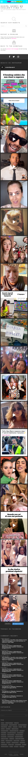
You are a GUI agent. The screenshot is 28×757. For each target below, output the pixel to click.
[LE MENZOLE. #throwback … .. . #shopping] (14, 332)
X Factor (16, 746)
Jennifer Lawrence (12, 732)
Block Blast (4, 667)
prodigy (3, 694)
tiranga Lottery (5, 661)
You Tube (22, 746)
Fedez (20, 726)
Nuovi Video (17, 740)
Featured (15, 726)
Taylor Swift (11, 744)
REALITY (3, 742)
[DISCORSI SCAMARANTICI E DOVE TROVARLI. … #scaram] (14, 608)
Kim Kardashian (11, 734)
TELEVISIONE (18, 744)
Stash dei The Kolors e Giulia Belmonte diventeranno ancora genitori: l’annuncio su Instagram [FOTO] (12, 647)
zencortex (4, 699)
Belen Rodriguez (9, 722)
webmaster (13, 38)
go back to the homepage (12, 48)
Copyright (21, 754)
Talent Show (4, 744)
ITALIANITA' (4, 732)
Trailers (24, 744)
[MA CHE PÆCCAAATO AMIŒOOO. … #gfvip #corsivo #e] (14, 249)
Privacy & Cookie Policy (14, 755)
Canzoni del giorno (22, 724)
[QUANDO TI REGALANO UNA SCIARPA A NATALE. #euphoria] (14, 194)
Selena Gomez (15, 742)
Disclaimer (16, 754)
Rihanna (8, 742)
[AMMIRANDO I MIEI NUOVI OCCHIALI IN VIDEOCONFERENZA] (14, 304)
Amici (3, 722)
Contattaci (10, 754)
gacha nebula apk (5, 638)
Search (26, 26)
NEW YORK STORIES (20, 738)
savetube (4, 673)
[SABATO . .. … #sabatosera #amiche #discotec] (14, 552)
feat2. (10, 726)
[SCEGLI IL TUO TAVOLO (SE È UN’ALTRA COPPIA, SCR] (14, 84)
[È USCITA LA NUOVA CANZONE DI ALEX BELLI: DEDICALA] (14, 387)
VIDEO (11, 746)
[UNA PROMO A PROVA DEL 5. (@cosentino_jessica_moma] (14, 580)
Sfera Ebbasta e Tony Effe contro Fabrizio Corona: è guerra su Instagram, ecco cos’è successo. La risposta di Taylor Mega (14, 641)
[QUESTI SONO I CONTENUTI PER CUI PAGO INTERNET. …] (14, 221)
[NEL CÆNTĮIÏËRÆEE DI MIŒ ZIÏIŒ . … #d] (14, 277)
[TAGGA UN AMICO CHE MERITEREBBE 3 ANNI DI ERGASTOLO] (14, 497)
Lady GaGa (4, 736)
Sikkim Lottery (5, 679)
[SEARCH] (26, 1)
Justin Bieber (20, 732)
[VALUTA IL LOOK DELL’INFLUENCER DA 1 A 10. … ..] (14, 415)
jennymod (4, 689)
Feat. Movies (4, 726)
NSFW (3, 740)
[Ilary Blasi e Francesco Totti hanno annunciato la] (14, 442)
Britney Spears (5, 724)
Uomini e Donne (5, 746)
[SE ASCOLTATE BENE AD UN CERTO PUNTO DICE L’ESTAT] (14, 139)
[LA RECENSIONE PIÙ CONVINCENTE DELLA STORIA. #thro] (14, 525)
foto (25, 726)
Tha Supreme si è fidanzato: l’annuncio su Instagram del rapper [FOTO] (12, 687)
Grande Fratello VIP (14, 730)
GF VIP (3, 728)
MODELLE (12, 738)
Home (6, 754)
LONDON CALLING (19, 736)
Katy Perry (4, 734)
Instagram (22, 730)
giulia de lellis (15, 728)
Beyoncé (16, 722)
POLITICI (22, 740)
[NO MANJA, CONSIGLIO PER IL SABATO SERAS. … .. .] (14, 166)
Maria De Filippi (5, 738)
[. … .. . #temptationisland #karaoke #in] (14, 359)
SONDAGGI (23, 742)
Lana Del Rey (11, 736)
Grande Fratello (5, 730)
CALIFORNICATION (13, 724)
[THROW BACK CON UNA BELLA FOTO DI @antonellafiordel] (14, 111)
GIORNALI (8, 728)
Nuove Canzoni (9, 740)
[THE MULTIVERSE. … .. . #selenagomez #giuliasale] (14, 470)
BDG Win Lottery (5, 644)
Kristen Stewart (19, 734)
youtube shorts (5, 650)
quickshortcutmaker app (7, 685)
